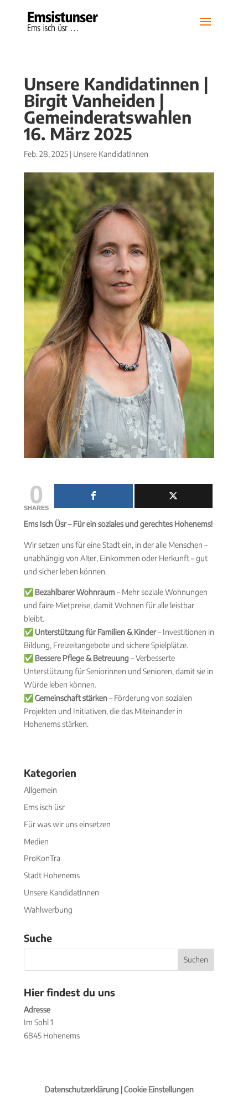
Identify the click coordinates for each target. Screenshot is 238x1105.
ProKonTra (42, 858)
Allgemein (40, 790)
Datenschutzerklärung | (84, 1089)
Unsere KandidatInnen (110, 154)
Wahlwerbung (48, 909)
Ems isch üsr (44, 807)
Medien (36, 841)
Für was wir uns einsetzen (67, 824)
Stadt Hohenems (52, 875)
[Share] (93, 496)
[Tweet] (173, 496)
